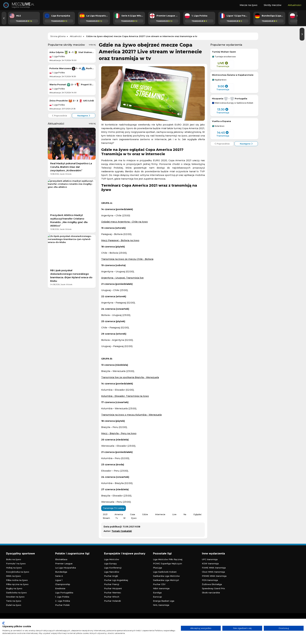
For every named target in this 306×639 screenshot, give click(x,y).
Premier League (64, 563)
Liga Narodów (111, 572)
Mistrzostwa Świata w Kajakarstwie (232, 75)
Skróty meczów (272, 5)
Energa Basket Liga (163, 601)
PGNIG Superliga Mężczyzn (167, 563)
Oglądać (197, 514)
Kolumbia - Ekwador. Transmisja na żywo (125, 396)
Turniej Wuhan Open (224, 51)
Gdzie (145, 514)
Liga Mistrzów (111, 559)
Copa (132, 514)
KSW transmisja (210, 563)
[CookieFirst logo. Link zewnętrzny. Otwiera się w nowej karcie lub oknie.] (3, 623)
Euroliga (157, 592)
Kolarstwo (219, 126)
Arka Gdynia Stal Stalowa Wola (71, 52)
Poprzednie (60, 115)
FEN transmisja (210, 580)
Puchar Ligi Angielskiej (116, 580)
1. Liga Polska (58, 56)
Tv (116, 518)
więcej (92, 44)
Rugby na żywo (14, 588)
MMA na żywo (13, 576)
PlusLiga (157, 567)
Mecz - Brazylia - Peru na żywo (118, 433)
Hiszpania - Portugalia (229, 98)
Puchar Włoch (111, 596)
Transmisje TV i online (113, 508)
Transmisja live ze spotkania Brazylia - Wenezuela (130, 377)
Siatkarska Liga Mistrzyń (166, 580)
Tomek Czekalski (122, 531)
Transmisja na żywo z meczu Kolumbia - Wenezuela (131, 414)
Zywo (134, 518)
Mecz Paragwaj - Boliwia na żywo (120, 240)
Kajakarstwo (220, 80)
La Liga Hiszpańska (65, 567)
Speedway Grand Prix (213, 588)
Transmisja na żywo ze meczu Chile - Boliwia (127, 259)
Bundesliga (61, 572)
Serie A (59, 576)
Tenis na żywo (13, 601)
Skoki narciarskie (211, 592)
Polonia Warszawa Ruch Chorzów (71, 68)
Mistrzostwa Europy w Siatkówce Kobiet (233, 103)
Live (174, 514)
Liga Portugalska (64, 592)
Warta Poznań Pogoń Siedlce (71, 84)
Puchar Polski (62, 605)
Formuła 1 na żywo (16, 563)
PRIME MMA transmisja (214, 576)
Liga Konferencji (112, 567)
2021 (105, 514)
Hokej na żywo (14, 567)
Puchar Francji (111, 584)
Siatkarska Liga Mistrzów (166, 576)
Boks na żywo (13, 559)
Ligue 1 (58, 580)
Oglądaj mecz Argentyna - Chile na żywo (124, 221)
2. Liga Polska (62, 601)
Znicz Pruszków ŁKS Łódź (71, 100)
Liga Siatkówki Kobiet (165, 572)
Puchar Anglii (111, 576)
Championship (62, 584)
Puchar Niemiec (112, 592)
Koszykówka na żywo (17, 572)
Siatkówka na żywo (16, 592)
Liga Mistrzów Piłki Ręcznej (167, 559)
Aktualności (294, 5)
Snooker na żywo (15, 596)
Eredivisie (60, 588)
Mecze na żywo (248, 5)
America (119, 514)
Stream (106, 518)
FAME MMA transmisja (214, 567)
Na (185, 514)
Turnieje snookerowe (225, 57)
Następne (83, 115)
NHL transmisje (161, 605)
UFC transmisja (210, 559)
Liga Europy (110, 563)
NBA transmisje (161, 588)
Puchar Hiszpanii (113, 588)
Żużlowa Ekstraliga (212, 584)
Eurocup (157, 596)
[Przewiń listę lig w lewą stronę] (4, 18)
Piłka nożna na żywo (17, 580)
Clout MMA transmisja (213, 572)
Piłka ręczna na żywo (17, 584)
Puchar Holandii (112, 601)
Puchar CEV (159, 584)
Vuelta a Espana (221, 121)
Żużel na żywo (13, 605)
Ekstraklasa (61, 559)
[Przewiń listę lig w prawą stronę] (302, 34)
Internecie (160, 514)
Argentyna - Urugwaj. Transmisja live (122, 277)
